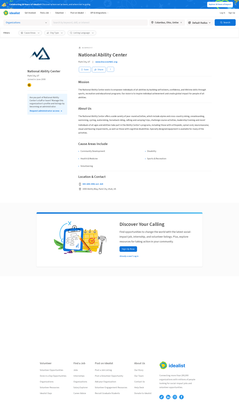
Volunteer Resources (49, 387)
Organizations (47, 381)
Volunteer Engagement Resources (111, 387)
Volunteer (59, 12)
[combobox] (100, 23)
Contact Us (139, 381)
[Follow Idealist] (161, 397)
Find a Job (44, 12)
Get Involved (30, 12)
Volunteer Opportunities (51, 370)
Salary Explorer (80, 387)
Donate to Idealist (143, 393)
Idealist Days (46, 393)
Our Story (138, 370)
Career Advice (79, 393)
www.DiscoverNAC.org (106, 62)
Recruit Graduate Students (107, 393)
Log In (222, 12)
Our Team (139, 375)
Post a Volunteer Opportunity (109, 375)
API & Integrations (98, 12)
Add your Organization (105, 381)
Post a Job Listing (103, 370)
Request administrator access (44, 110)
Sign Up (231, 12)
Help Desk (139, 387)
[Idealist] (11, 12)
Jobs (75, 370)
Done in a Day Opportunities (53, 375)
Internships (79, 375)
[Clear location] (181, 22)
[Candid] (29, 85)
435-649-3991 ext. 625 (92, 184)
